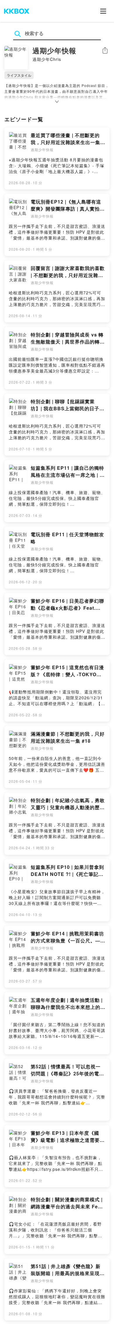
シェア (105, 50)
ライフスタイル (19, 75)
